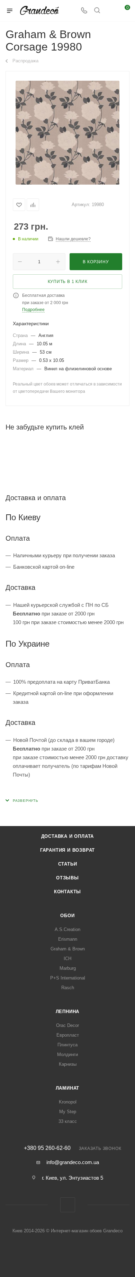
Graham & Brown (68, 948)
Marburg (68, 968)
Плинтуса (67, 1044)
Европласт (67, 1035)
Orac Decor (67, 1025)
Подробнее (33, 309)
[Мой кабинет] (110, 11)
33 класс (67, 1121)
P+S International (67, 978)
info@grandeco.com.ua (72, 1162)
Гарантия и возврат (67, 850)
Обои (67, 915)
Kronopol (67, 1102)
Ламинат (68, 1088)
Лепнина (68, 1011)
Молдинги (67, 1054)
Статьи (67, 864)
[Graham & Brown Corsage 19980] (67, 133)
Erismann (67, 939)
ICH (67, 958)
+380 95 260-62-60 (47, 1148)
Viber (67, 1204)
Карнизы (67, 1064)
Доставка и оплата (67, 836)
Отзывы (67, 877)
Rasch (67, 987)
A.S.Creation (67, 929)
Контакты (67, 891)
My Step (67, 1111)
